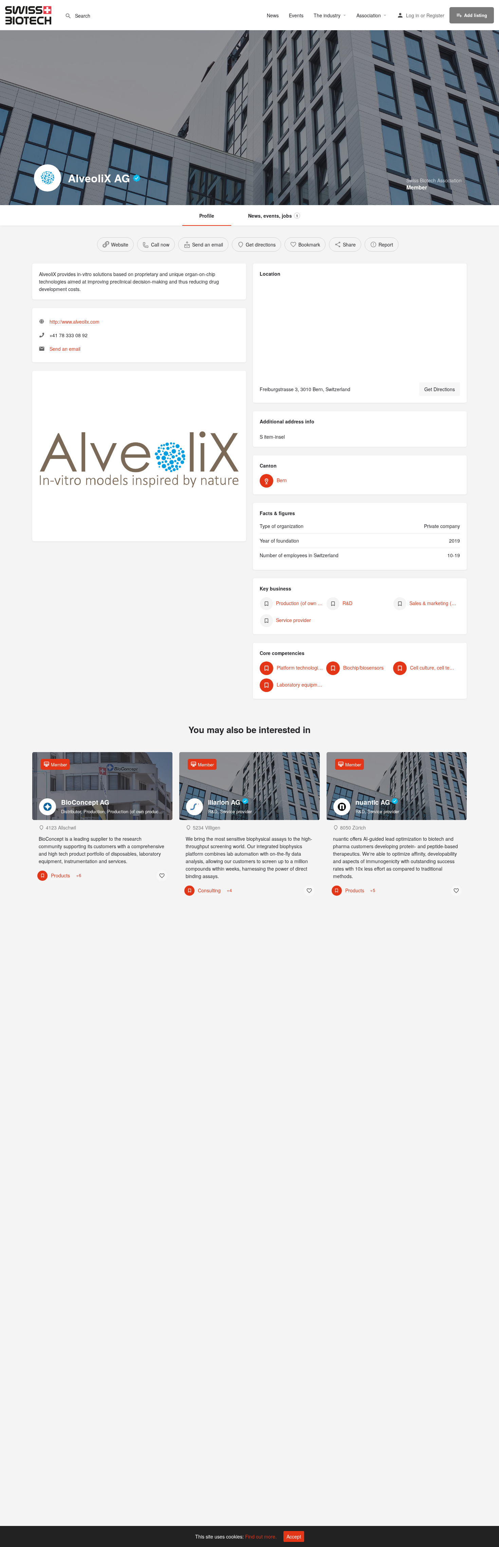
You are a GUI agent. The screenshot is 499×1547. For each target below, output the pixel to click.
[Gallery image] (139, 459)
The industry (327, 15)
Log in (412, 15)
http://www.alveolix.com (74, 321)
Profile (206, 215)
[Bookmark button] (161, 875)
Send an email (65, 348)
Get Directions (439, 389)
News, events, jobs (273, 215)
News (273, 15)
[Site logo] (29, 14)
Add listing (475, 15)
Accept (294, 1536)
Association (368, 15)
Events (296, 15)
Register (435, 15)
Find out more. (261, 1536)
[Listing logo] (47, 178)
